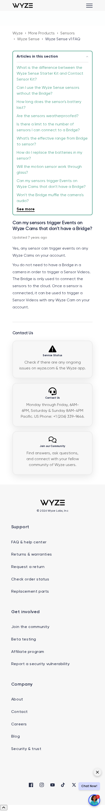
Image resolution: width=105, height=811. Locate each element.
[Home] (22, 5)
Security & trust (26, 749)
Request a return (28, 567)
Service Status (52, 355)
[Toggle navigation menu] (89, 5)
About (17, 699)
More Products (41, 33)
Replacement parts (30, 592)
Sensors (67, 33)
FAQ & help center (29, 542)
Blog (15, 737)
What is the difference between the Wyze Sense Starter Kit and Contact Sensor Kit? (50, 73)
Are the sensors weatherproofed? (48, 116)
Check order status (30, 579)
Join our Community (52, 446)
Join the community (30, 627)
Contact (19, 712)
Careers (19, 724)
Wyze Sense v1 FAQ (62, 39)
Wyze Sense (28, 39)
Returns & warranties (31, 555)
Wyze (17, 33)
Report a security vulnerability (40, 664)
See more (26, 209)
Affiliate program (27, 652)
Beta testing (23, 639)
